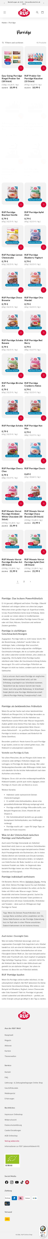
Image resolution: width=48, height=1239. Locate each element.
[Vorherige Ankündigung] (4, 3)
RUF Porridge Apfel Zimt (34, 213)
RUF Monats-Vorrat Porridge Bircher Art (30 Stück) (12, 562)
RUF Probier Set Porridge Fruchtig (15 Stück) (12, 126)
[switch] (43, 1235)
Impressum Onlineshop (14, 1114)
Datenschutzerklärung (13, 1125)
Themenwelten (10, 1056)
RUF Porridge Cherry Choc (12, 469)
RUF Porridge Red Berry (33, 341)
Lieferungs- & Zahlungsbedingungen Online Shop (24, 1083)
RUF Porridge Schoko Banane (12, 341)
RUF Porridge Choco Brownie (12, 299)
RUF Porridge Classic (34, 468)
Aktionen (8, 1046)
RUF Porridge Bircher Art (12, 384)
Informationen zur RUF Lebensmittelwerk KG (22, 1146)
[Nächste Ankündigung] (43, 3)
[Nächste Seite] (30, 581)
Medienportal (10, 1093)
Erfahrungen (9, 1099)
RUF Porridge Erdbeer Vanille (32, 170)
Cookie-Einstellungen (13, 1130)
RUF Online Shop (26, 1234)
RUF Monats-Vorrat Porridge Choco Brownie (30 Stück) (34, 514)
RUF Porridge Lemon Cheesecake (12, 256)
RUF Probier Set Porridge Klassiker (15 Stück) (33, 78)
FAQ (6, 1077)
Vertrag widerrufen (12, 1141)
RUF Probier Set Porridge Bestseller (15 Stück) (34, 126)
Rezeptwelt (9, 1035)
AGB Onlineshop (11, 1136)
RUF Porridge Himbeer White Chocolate (9, 172)
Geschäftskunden (11, 1088)
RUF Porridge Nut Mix (33, 427)
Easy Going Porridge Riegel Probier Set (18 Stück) (12, 78)
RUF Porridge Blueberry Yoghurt (33, 256)
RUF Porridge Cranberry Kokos (32, 384)
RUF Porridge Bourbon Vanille (9, 213)
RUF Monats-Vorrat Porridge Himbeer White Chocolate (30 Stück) (12, 515)
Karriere (8, 1051)
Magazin (8, 1040)
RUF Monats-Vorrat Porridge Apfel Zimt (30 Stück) (34, 562)
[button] (4, 12)
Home (4, 23)
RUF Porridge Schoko (12, 425)
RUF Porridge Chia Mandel (33, 299)
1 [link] (17, 581)
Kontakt (8, 1072)
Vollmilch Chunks (33, 882)
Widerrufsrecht (11, 1120)
